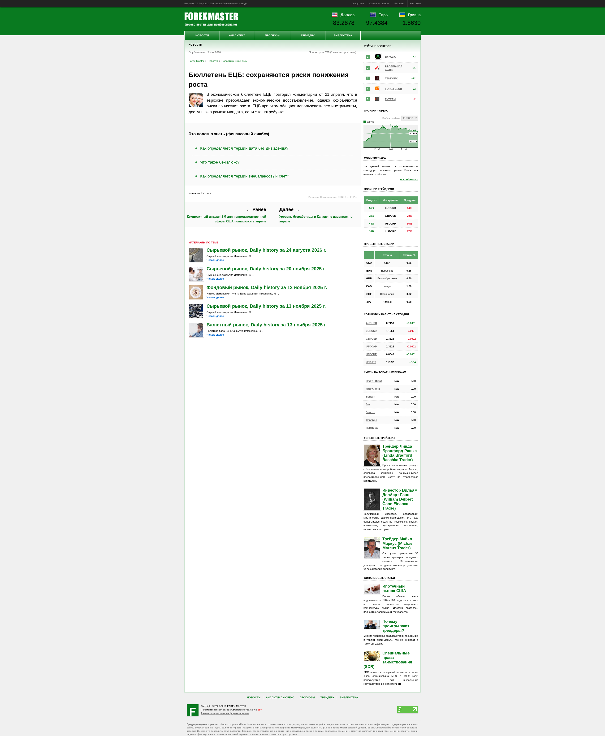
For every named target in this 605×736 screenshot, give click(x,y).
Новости (202, 35)
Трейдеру (308, 35)
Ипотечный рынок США (394, 588)
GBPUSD (371, 338)
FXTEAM (390, 99)
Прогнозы (272, 35)
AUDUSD (371, 323)
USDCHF (371, 354)
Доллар (347, 15)
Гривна (414, 15)
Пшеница (372, 427)
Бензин (370, 396)
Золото (370, 412)
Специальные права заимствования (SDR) (387, 660)
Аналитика (237, 35)
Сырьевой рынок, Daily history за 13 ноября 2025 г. (266, 306)
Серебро (371, 420)
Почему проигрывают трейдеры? (395, 625)
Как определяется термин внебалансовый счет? (244, 176)
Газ (368, 404)
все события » (409, 179)
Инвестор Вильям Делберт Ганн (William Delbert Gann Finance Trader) (400, 499)
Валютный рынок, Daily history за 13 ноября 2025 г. (267, 324)
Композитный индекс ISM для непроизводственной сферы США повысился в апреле (226, 215)
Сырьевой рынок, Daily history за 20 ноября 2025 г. (266, 268)
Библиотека (343, 35)
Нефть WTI (373, 388)
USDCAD (371, 346)
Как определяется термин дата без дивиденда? (244, 148)
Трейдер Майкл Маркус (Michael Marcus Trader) (398, 543)
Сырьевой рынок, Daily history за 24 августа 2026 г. (266, 250)
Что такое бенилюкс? (219, 162)
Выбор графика (391, 118)
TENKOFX (391, 78)
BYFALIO (390, 56)
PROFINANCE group (393, 68)
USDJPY (371, 362)
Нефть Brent (374, 381)
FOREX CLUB (393, 88)
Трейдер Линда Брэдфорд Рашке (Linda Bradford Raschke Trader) (399, 453)
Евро (383, 15)
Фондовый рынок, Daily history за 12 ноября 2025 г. (267, 287)
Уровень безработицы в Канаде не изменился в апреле (315, 215)
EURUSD (371, 330)
